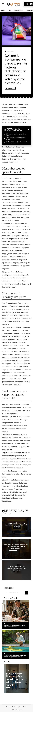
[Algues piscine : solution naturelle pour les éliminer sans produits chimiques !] (15, 641)
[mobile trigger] (3, 4)
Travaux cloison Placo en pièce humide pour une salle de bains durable (15, 679)
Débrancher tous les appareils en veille (16, 135)
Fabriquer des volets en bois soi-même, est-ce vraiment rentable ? (14, 626)
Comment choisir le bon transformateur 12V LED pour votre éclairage (16, 525)
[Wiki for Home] (13, 4)
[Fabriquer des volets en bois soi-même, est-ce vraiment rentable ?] (15, 611)
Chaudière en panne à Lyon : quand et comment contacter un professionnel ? (16, 546)
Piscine (8, 654)
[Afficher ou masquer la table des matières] (26, 130)
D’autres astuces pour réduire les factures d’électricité (16, 142)
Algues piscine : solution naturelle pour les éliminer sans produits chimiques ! (15, 656)
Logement (11, 88)
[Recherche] (27, 4)
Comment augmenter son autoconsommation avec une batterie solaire (16, 568)
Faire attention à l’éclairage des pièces (15, 138)
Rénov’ (8, 624)
